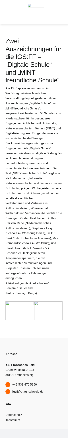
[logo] (36, 5)
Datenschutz (13, 414)
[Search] (38, 18)
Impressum (12, 419)
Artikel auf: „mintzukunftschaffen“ (27, 283)
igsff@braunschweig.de (28, 391)
